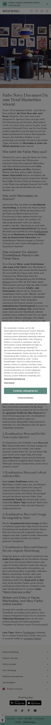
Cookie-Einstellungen (25, 398)
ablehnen (36, 370)
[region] (25, 362)
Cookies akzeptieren (25, 390)
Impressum (9, 382)
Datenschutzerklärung (14, 379)
